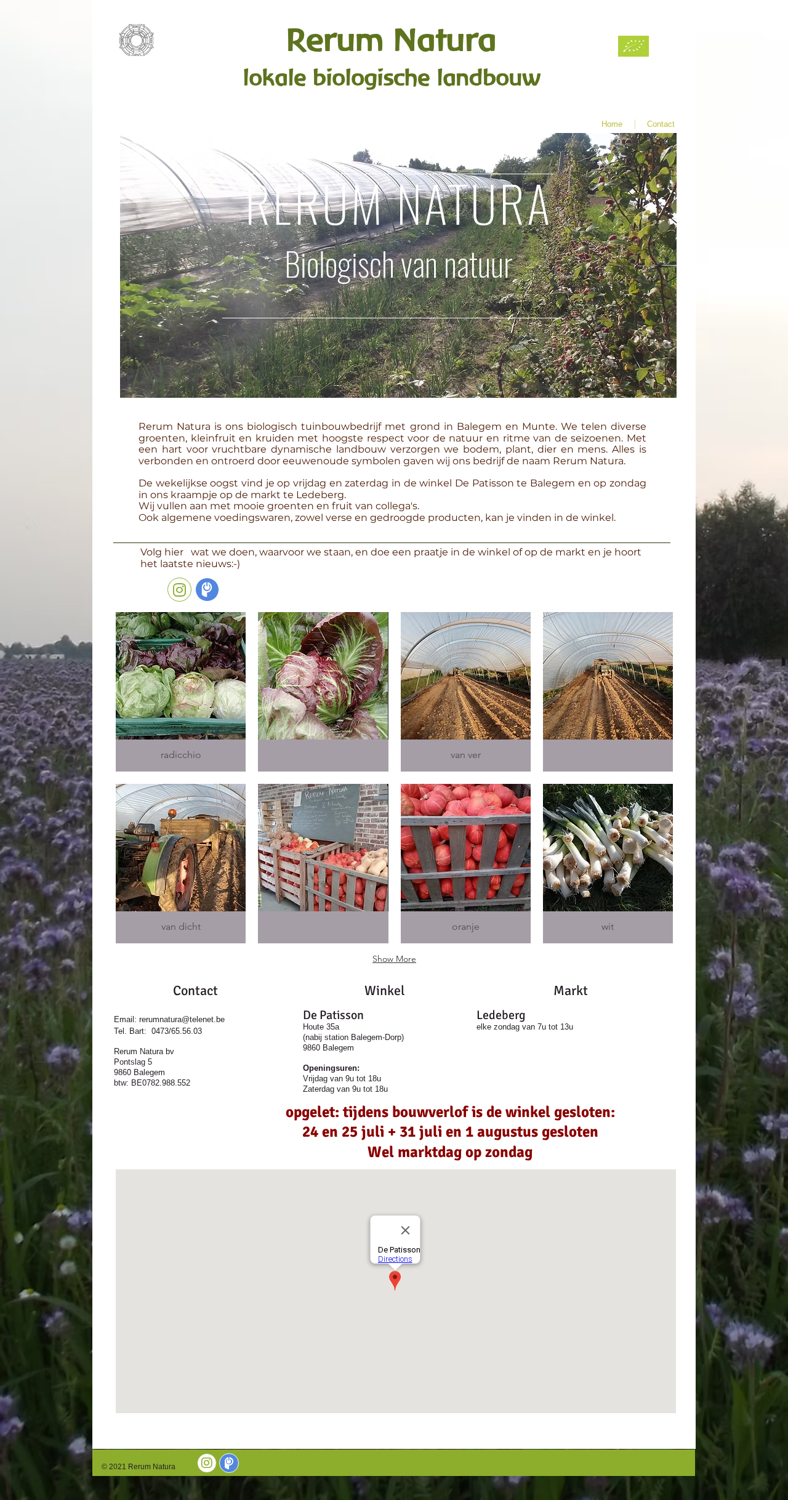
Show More (394, 958)
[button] (181, 692)
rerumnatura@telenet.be (182, 1019)
